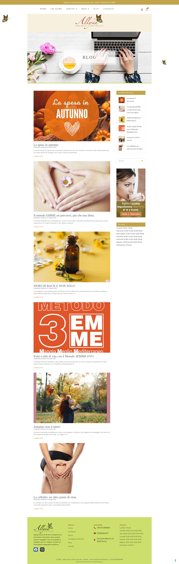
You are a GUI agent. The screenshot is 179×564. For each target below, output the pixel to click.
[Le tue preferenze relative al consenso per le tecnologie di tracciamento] (175, 560)
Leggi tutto (38, 156)
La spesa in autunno (46, 144)
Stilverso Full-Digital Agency (94, 562)
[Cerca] (142, 161)
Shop (84, 9)
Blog (96, 9)
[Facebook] (36, 549)
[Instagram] (42, 549)
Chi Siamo (56, 9)
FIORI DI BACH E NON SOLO (54, 285)
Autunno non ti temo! (47, 426)
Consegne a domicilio (76, 539)
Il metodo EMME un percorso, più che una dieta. (64, 215)
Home (43, 9)
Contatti (108, 9)
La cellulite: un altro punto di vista (55, 497)
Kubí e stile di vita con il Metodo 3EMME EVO (64, 356)
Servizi (70, 9)
